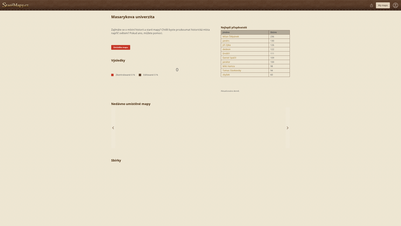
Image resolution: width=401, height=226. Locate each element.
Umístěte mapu (120, 47)
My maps (383, 5)
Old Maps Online (17, 5)
